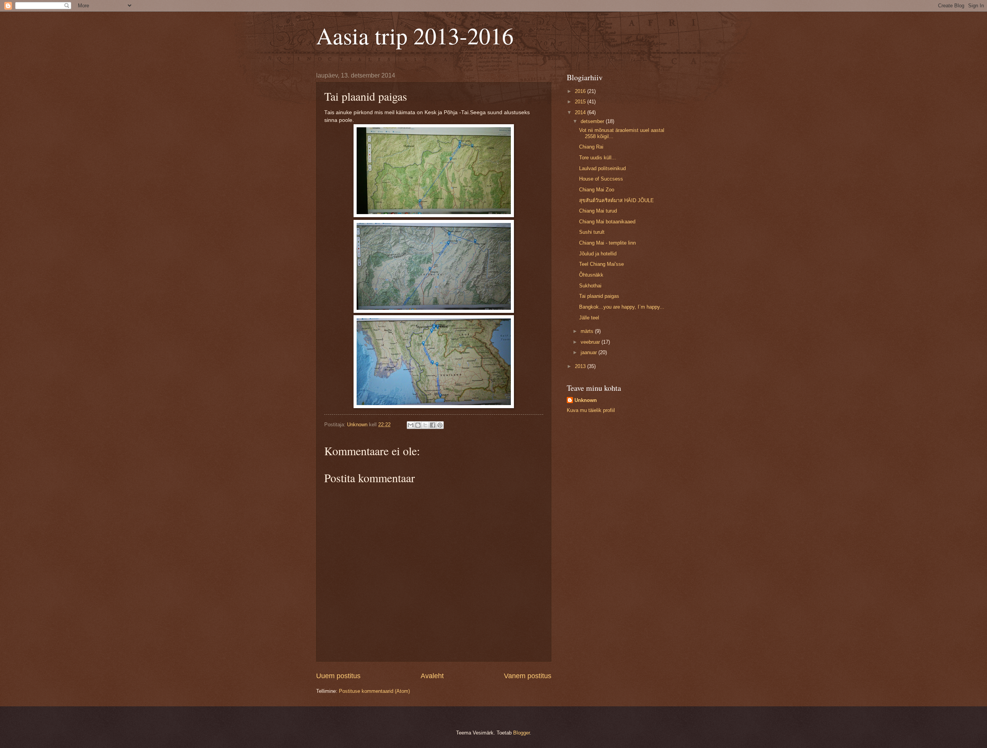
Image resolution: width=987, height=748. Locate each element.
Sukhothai (590, 286)
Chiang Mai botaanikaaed (607, 222)
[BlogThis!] (418, 425)
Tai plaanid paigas (599, 296)
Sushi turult (592, 232)
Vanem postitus (527, 676)
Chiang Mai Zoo (596, 189)
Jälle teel (589, 318)
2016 (581, 91)
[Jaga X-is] (425, 425)
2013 (581, 366)
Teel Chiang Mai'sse (601, 264)
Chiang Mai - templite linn (607, 243)
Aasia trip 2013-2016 (415, 35)
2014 (581, 112)
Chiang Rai (591, 147)
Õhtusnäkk (591, 275)
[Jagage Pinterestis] (440, 425)
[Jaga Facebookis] (432, 425)
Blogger (521, 733)
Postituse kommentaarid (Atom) (374, 691)
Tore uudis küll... (597, 157)
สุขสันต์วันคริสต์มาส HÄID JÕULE (616, 200)
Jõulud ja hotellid (597, 254)
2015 (581, 102)
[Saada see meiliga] (410, 425)
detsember (593, 121)
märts (588, 331)
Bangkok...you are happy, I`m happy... (621, 307)
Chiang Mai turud (598, 211)
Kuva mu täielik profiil (591, 410)
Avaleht (432, 676)
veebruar (591, 342)
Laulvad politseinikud (602, 168)
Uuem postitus (338, 676)
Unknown (585, 400)
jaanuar (589, 352)
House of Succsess (601, 179)
